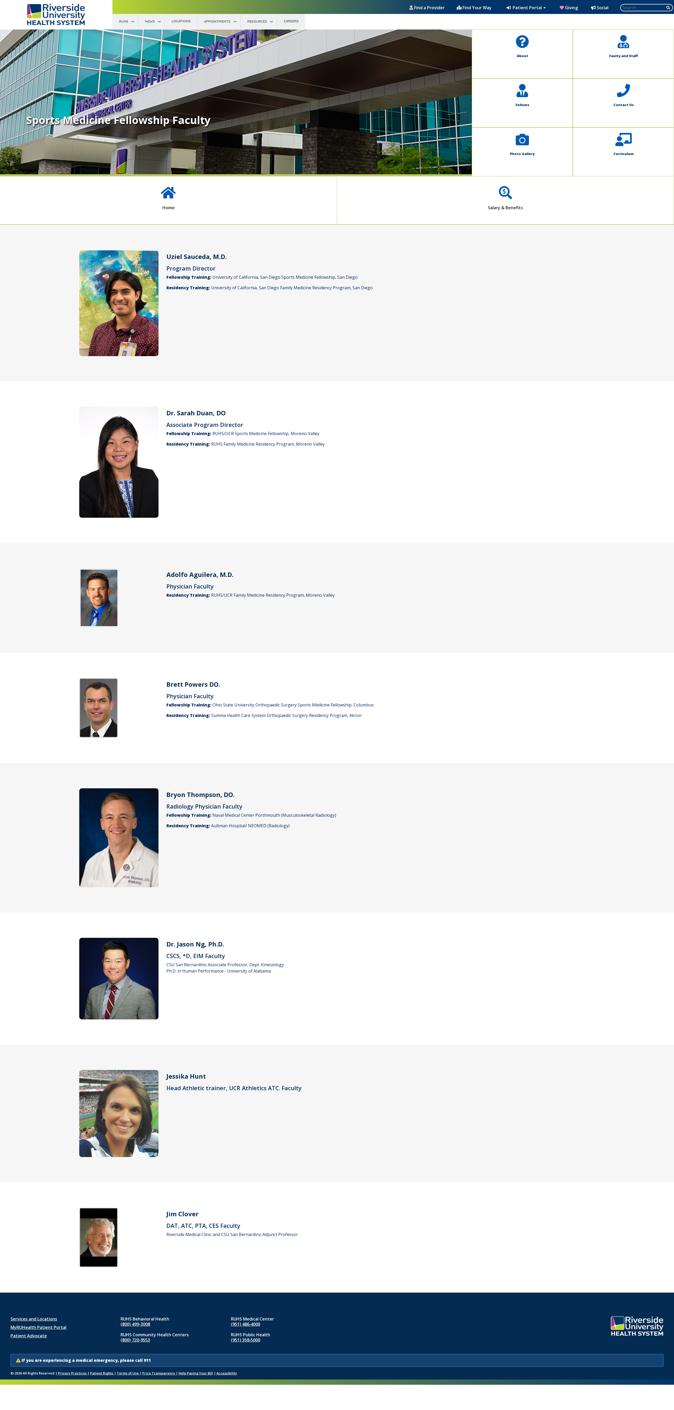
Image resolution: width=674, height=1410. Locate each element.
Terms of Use (128, 1373)
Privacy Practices (72, 1373)
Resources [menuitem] (257, 21)
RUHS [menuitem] (123, 21)
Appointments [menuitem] (217, 21)
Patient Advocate (29, 1336)
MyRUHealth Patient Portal (38, 1327)
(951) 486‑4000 (245, 1324)
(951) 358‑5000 (245, 1340)
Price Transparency (159, 1373)
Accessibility (226, 1373)
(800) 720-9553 (135, 1340)
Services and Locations (34, 1319)
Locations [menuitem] (181, 21)
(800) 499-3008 (135, 1324)
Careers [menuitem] (291, 21)
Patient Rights (102, 1373)
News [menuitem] (150, 21)
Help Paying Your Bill (196, 1373)
